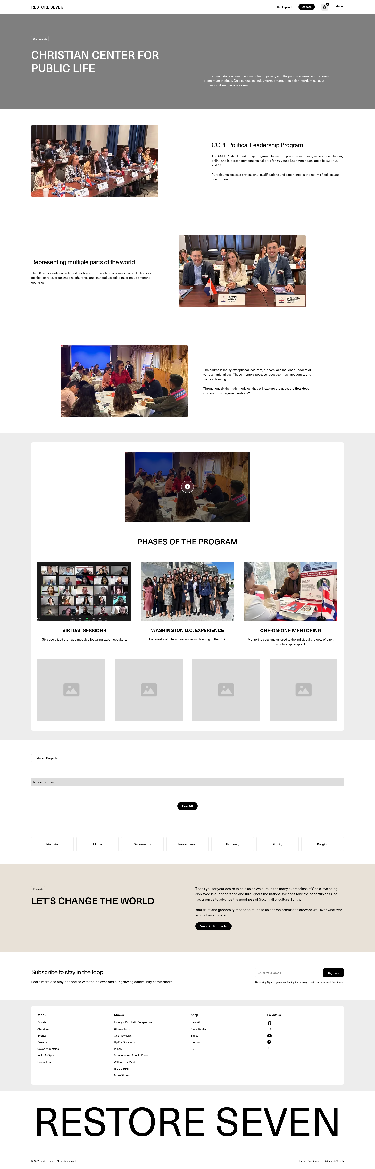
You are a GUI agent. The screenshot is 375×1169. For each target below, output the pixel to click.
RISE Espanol (283, 7)
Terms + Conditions (309, 1161)
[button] (339, 7)
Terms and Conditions (331, 982)
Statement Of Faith (334, 1161)
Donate (307, 7)
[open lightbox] (187, 487)
